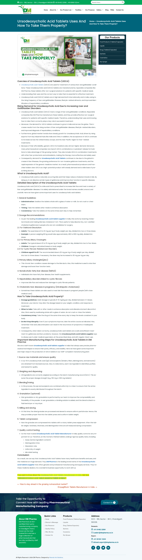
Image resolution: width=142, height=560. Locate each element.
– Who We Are (48, 532)
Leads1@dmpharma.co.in (103, 532)
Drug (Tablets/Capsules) (108, 50)
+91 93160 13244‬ (99, 539)
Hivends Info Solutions (56, 557)
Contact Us (120, 10)
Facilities (78, 10)
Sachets (102, 54)
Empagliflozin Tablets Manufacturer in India (77, 487)
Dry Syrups (103, 62)
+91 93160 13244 (73, 2)
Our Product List (65, 10)
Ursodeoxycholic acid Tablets (32, 85)
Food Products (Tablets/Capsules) (111, 42)
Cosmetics (103, 58)
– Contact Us (48, 535)
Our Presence (90, 10)
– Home (46, 519)
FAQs (112, 10)
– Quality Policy (49, 529)
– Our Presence (49, 525)
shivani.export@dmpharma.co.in (105, 542)
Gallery (99, 10)
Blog (106, 10)
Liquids (102, 46)
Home (46, 10)
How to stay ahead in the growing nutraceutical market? (42, 484)
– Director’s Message (51, 522)
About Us (53, 10)
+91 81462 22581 (61, 2)
